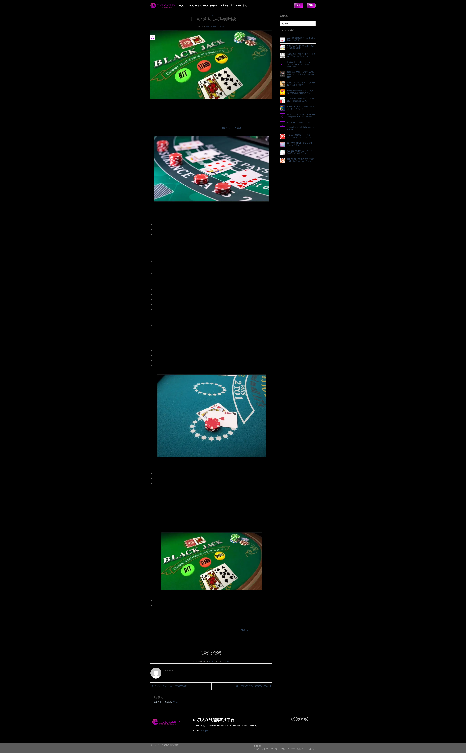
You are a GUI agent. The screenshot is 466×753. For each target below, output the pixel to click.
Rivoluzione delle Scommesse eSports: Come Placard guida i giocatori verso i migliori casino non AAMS (301, 126)
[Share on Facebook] (203, 653)
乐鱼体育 (265, 749)
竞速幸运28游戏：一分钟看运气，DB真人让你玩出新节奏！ (300, 136)
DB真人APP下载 (194, 5)
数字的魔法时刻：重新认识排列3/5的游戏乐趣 (300, 144)
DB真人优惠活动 (210, 5)
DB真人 (181, 5)
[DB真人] (162, 5)
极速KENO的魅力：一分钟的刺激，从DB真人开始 (300, 107)
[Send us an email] (306, 719)
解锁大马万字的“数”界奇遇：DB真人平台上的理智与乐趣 (301, 55)
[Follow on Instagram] (298, 719)
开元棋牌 (291, 749)
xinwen (222, 26)
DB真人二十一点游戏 (230, 128)
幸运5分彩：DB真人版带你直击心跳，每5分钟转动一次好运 (300, 160)
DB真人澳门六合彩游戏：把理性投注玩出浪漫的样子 (301, 84)
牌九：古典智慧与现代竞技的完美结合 (252, 686)
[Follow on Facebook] (293, 719)
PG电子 (283, 749)
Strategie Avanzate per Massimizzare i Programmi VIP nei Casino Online (301, 115)
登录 (175, 702)
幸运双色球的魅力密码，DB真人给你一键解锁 (301, 39)
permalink (227, 661)
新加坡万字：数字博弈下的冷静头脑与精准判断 (300, 47)
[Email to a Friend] (212, 653)
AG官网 (257, 749)
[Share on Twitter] (207, 653)
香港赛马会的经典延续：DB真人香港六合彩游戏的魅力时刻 (301, 92)
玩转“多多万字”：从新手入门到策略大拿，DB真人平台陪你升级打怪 (301, 74)
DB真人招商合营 (227, 5)
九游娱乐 (300, 749)
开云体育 (204, 731)
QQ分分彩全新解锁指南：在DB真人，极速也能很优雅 (300, 99)
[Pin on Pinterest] (216, 653)
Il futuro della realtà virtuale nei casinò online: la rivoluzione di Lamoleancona (299, 64)
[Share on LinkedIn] (220, 653)
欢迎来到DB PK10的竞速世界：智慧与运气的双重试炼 (300, 152)
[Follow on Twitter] (302, 719)
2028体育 (274, 749)
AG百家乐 (310, 749)
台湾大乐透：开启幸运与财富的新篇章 (171, 686)
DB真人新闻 (241, 5)
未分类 (211, 15)
